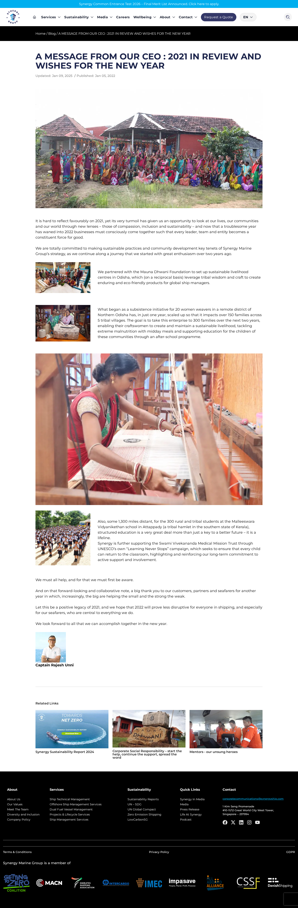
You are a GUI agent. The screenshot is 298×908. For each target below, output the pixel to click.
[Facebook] (225, 822)
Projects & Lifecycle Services (70, 814)
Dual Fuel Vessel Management (71, 809)
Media (102, 17)
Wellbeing (142, 17)
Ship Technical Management (70, 799)
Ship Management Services (69, 819)
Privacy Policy (159, 852)
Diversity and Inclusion (23, 814)
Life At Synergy (191, 814)
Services (48, 17)
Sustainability (76, 17)
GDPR (290, 852)
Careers (123, 17)
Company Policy (18, 819)
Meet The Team (18, 809)
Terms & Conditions (17, 852)
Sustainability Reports (143, 799)
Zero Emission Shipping (144, 814)
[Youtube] (257, 822)
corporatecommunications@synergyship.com (253, 798)
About (165, 17)
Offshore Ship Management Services (76, 804)
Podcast (186, 819)
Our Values (15, 804)
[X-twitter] (233, 822)
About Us (13, 799)
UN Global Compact (142, 809)
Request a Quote (218, 17)
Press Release (189, 809)
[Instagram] (249, 822)
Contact (186, 17)
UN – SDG (134, 804)
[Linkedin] (241, 822)
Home (40, 34)
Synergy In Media (192, 799)
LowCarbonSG (138, 819)
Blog (52, 34)
